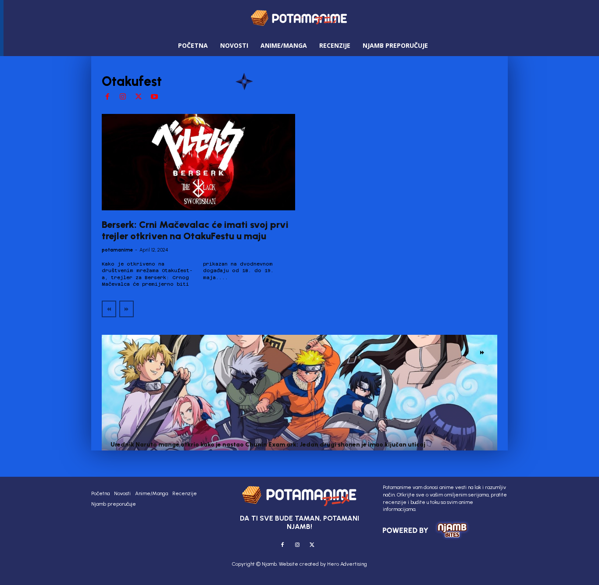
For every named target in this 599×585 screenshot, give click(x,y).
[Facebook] (107, 97)
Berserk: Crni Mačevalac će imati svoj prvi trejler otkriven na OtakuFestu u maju (195, 230)
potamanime (117, 250)
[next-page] (482, 352)
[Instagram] (123, 97)
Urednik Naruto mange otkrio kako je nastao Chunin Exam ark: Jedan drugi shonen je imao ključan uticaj (268, 444)
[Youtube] (154, 97)
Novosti (123, 200)
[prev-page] (109, 309)
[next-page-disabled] (126, 309)
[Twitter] (138, 97)
